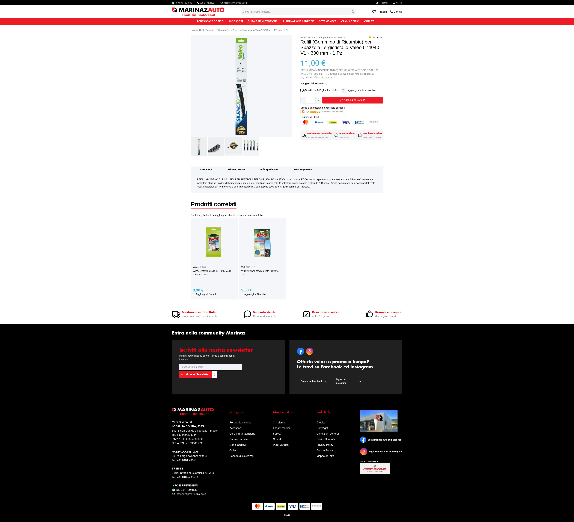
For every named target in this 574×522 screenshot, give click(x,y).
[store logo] (198, 12)
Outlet (233, 450)
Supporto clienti (264, 312)
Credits (320, 422)
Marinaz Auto (283, 412)
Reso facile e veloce (325, 312)
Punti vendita (281, 445)
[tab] (205, 169)
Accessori (235, 428)
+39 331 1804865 (183, 2)
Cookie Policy (324, 450)
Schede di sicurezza (241, 456)
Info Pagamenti (303, 169)
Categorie (236, 412)
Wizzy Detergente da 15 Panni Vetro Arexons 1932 (212, 273)
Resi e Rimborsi (326, 439)
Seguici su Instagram (348, 381)
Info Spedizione (269, 169)
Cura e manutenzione (242, 433)
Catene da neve (239, 439)
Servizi (277, 433)
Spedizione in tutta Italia (199, 312)
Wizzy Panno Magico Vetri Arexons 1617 (260, 273)
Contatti (277, 439)
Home (194, 30)
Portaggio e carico (240, 422)
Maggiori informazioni (314, 83)
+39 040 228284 (207, 2)
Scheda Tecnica (236, 169)
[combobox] (298, 11)
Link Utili (323, 412)
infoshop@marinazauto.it (235, 2)
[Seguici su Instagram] (363, 451)
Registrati (383, 2)
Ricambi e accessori (388, 312)
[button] (199, 146)
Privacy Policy (324, 445)
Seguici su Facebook (313, 381)
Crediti (287, 514)
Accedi (399, 2)
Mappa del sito (325, 456)
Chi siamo (279, 422)
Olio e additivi (237, 445)
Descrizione (205, 169)
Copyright (322, 428)
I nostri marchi (281, 428)
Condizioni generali (327, 433)
